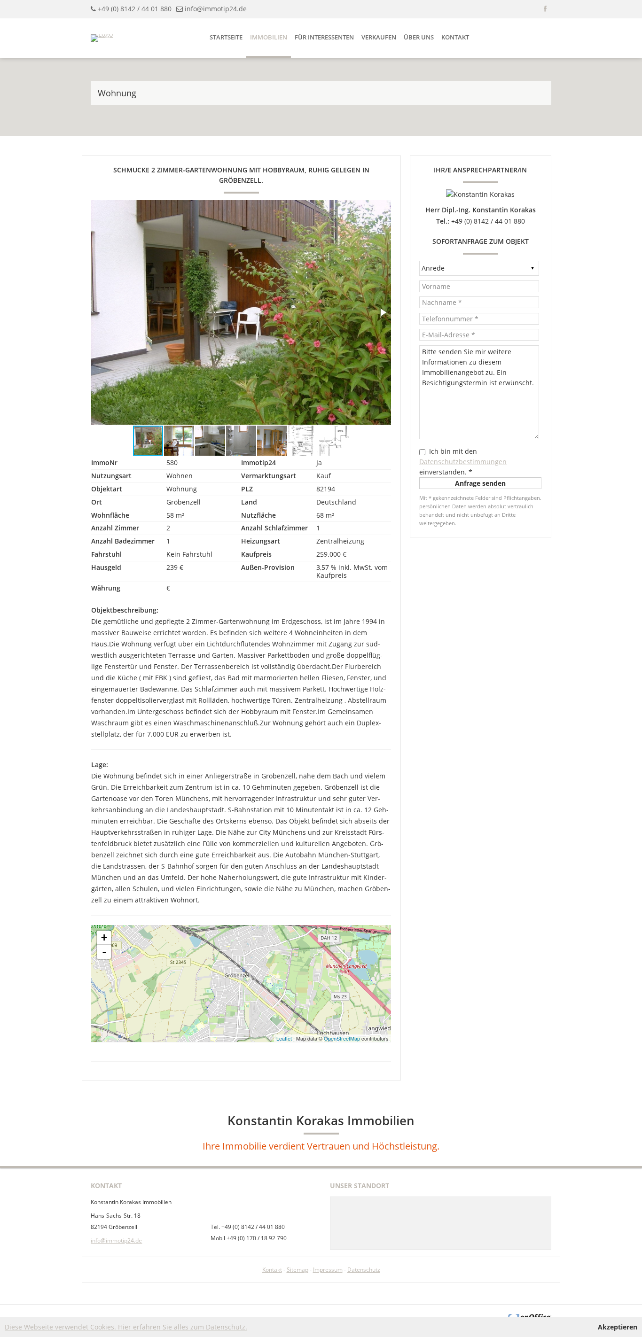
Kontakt (455, 37)
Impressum (328, 1270)
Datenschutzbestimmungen (463, 461)
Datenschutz (363, 1270)
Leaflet (284, 1038)
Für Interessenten (324, 37)
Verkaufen (378, 37)
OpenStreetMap (342, 1038)
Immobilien (268, 37)
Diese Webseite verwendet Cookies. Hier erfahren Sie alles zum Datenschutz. (126, 1326)
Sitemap (297, 1270)
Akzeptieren (617, 1326)
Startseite (226, 37)
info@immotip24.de (216, 8)
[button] (382, 312)
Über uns (419, 37)
